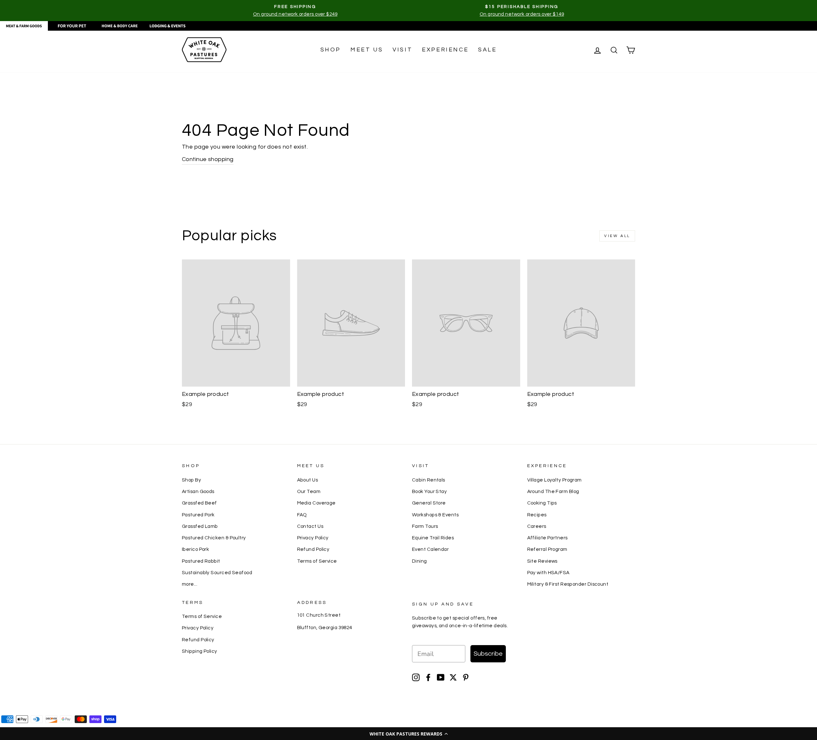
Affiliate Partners (547, 537)
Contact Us (310, 526)
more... (189, 584)
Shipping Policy (199, 651)
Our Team (309, 491)
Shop (330, 50)
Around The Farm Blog (553, 491)
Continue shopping (208, 159)
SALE (487, 50)
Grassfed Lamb (200, 526)
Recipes (537, 514)
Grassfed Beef (199, 502)
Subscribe (488, 654)
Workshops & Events (435, 514)
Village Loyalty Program (554, 479)
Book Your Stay (429, 491)
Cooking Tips (542, 502)
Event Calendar (430, 549)
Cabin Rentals (428, 479)
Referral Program (547, 549)
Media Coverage (316, 502)
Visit (402, 50)
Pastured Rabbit (201, 561)
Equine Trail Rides (433, 537)
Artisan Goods (198, 491)
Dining (419, 561)
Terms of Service (317, 561)
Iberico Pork (195, 549)
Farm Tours (425, 526)
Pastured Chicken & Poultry (214, 537)
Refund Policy (313, 549)
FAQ (302, 514)
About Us (307, 479)
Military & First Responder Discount (568, 584)
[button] (408, 733)
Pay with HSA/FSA (548, 572)
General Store (429, 502)
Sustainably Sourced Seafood (217, 572)
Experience (445, 50)
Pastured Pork (198, 514)
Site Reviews (542, 561)
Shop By (191, 479)
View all (617, 236)
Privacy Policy (313, 537)
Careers (536, 526)
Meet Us (366, 50)
